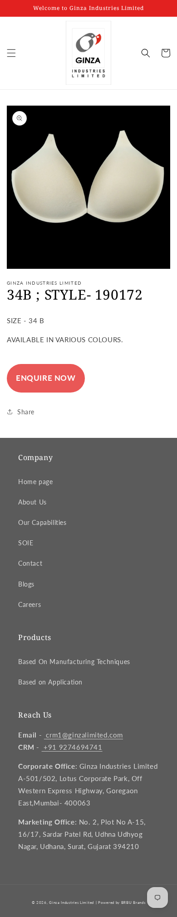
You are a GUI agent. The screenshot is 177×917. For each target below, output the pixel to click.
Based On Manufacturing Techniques (74, 661)
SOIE (25, 543)
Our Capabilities (42, 522)
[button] (11, 53)
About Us (32, 502)
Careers (29, 604)
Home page (35, 481)
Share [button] (25, 412)
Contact (30, 563)
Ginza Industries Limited (71, 902)
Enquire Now (46, 378)
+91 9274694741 (72, 747)
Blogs (26, 584)
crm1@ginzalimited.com (83, 735)
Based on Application (50, 682)
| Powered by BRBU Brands (121, 902)
